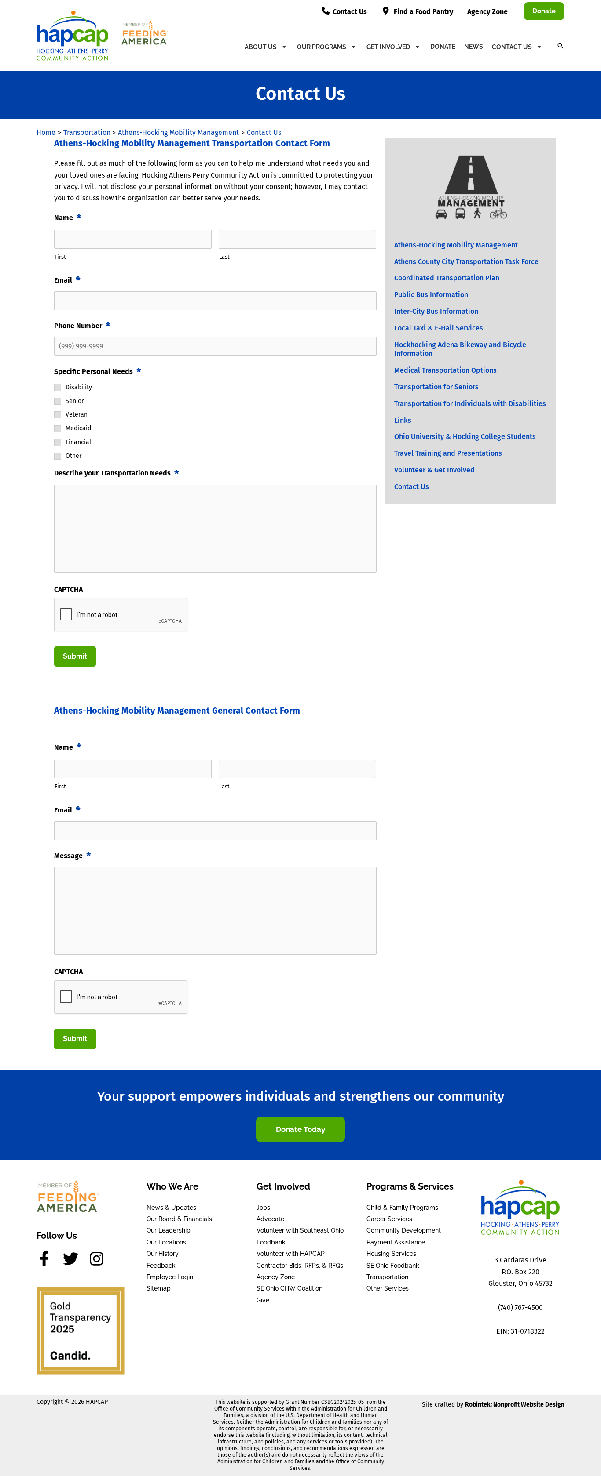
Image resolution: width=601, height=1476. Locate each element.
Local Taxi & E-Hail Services (438, 328)
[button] (544, 11)
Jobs (263, 1207)
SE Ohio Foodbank (392, 1265)
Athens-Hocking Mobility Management (456, 245)
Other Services (387, 1288)
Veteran (77, 414)
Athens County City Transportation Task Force (466, 261)
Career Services (389, 1218)
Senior (75, 401)
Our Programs (321, 47)
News (473, 46)
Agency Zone (276, 1276)
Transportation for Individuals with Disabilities (470, 403)
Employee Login (170, 1276)
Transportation (387, 1276)
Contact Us (512, 47)
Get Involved (388, 47)
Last (224, 257)
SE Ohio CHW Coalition (289, 1288)
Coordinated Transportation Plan (446, 278)
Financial (78, 442)
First (60, 257)
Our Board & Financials (179, 1218)
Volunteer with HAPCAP (291, 1253)
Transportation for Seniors (436, 387)
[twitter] (75, 1258)
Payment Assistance (395, 1242)
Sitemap (159, 1288)
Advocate (270, 1218)
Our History (163, 1253)
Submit (75, 656)
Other (73, 456)
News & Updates (171, 1207)
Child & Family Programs (402, 1207)
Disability (79, 387)
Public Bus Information (431, 294)
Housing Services (391, 1253)
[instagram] (99, 1258)
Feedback (161, 1265)
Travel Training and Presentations (448, 453)
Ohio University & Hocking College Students (465, 436)
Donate (442, 46)
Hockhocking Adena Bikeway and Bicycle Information (460, 349)
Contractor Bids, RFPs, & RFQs (300, 1265)
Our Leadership (169, 1230)
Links (402, 420)
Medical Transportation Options (445, 370)
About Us (261, 47)
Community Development (403, 1230)
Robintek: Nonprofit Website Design (514, 1404)
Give (263, 1300)
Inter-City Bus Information (436, 311)
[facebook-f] (49, 1258)
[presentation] (121, 615)
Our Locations (166, 1242)
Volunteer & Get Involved (434, 470)
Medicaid (78, 428)
